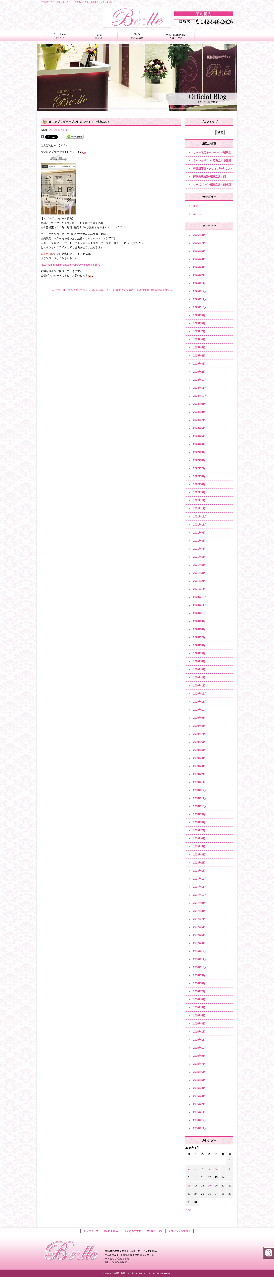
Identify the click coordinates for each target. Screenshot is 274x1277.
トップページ (60, 35)
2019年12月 (200, 693)
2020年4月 (199, 661)
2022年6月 (199, 476)
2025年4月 (199, 355)
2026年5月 (199, 251)
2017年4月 (199, 943)
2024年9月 (199, 403)
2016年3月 (199, 1023)
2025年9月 (199, 315)
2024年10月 (200, 395)
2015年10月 (200, 1047)
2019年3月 (199, 766)
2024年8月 (199, 411)
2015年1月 (199, 1112)
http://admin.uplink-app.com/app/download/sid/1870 (70, 264)
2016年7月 (199, 991)
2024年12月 (200, 379)
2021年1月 (199, 589)
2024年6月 (199, 428)
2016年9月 (199, 975)
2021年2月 (199, 580)
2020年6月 (199, 645)
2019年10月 (200, 709)
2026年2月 (199, 275)
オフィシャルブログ (179, 1231)
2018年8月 (199, 822)
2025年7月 (199, 331)
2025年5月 (199, 347)
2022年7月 (199, 468)
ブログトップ (209, 121)
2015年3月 (199, 1096)
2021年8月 (199, 540)
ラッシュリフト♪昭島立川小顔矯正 (212, 162)
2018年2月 (199, 862)
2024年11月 (200, 387)
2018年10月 (200, 806)
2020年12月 (200, 597)
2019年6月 (199, 741)
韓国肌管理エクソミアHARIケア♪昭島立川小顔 (212, 170)
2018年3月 (199, 854)
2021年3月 (199, 572)
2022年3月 (199, 492)
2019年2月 (199, 774)
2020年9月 (199, 621)
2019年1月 (199, 782)
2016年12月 (200, 951)
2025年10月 (200, 307)
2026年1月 (199, 283)
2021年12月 (200, 516)
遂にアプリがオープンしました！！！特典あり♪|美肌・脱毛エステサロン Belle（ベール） (81, 2)
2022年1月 (199, 508)
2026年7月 (199, 242)
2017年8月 (199, 910)
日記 (195, 205)
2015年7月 (199, 1063)
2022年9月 (199, 452)
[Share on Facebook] (42, 136)
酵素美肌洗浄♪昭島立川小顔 (209, 176)
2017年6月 (199, 927)
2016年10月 (200, 967)
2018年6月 (199, 838)
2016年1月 (199, 1031)
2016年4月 (199, 1015)
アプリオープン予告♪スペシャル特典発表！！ (80, 290)
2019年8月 (199, 725)
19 (209, 1185)
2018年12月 (200, 790)
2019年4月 (199, 758)
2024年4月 (199, 444)
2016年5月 (199, 1007)
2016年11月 (200, 959)
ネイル (197, 213)
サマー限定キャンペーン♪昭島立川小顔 (212, 154)
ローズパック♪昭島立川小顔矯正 (212, 184)
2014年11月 (200, 1128)
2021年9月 (199, 532)
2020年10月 (200, 613)
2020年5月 (199, 653)
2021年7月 (199, 548)
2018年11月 (200, 798)
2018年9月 (199, 814)
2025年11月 (200, 299)
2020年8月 (199, 629)
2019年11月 (200, 701)
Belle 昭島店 (98, 35)
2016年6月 (199, 999)
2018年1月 (199, 870)
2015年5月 (199, 1079)
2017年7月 (199, 918)
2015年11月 (200, 1039)
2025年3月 (199, 363)
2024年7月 (199, 420)
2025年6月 (199, 339)
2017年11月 (200, 886)
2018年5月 (199, 846)
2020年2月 (199, 677)
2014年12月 (200, 1120)
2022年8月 (199, 460)
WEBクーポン (175, 35)
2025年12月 (200, 291)
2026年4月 (199, 259)
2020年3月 (199, 669)
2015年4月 (199, 1087)
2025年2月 (199, 371)
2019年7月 (199, 733)
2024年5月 (199, 436)
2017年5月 (199, 935)
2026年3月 (199, 267)
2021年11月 (200, 524)
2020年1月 (199, 685)
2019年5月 (199, 749)
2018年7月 (199, 830)
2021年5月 (199, 564)
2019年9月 (199, 717)
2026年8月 (199, 234)
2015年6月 (199, 1071)
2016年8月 (199, 983)
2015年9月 (199, 1055)
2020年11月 (200, 605)
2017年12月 (200, 878)
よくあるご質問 (137, 35)
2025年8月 (199, 323)
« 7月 (188, 1209)
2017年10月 (200, 894)
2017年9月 (199, 902)
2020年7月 (199, 637)
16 (189, 1185)
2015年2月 (199, 1104)
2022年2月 (199, 500)
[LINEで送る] (75, 136)
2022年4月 (199, 484)
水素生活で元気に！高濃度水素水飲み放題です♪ (143, 290)
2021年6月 (199, 556)
